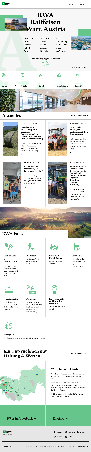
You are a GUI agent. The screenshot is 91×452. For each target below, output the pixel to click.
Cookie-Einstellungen (82, 446)
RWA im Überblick (45, 352)
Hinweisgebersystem (50, 446)
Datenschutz (70, 446)
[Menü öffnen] (88, 4)
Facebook (59, 432)
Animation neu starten (78, 67)
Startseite (7, 4)
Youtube (59, 436)
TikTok (70, 436)
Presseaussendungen (78, 116)
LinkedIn (82, 432)
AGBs (41, 446)
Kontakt (35, 446)
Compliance (61, 446)
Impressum (28, 446)
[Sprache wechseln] (84, 4)
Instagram (71, 432)
